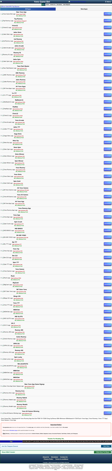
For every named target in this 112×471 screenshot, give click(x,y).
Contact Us (53, 4)
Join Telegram (66, 4)
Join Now (106, 446)
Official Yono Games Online (68, 467)
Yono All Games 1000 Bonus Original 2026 (41, 466)
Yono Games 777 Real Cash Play (58, 466)
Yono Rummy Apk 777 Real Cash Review (52, 464)
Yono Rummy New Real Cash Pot (36, 464)
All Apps (28, 9)
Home (43, 4)
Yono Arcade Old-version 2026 (73, 466)
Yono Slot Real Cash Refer (67, 465)
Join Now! (108, 13)
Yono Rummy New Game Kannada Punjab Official (49, 468)
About (47, 4)
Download (108, 20)
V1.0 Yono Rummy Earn (67, 464)
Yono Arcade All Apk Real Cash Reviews (53, 467)
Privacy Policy (48, 459)
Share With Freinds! (8, 452)
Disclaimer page (13, 430)
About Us (46, 457)
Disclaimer (59, 4)
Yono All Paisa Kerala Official (43, 465)
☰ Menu (108, 2)
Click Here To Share (102, 452)
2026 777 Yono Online (55, 465)
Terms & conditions (61, 459)
